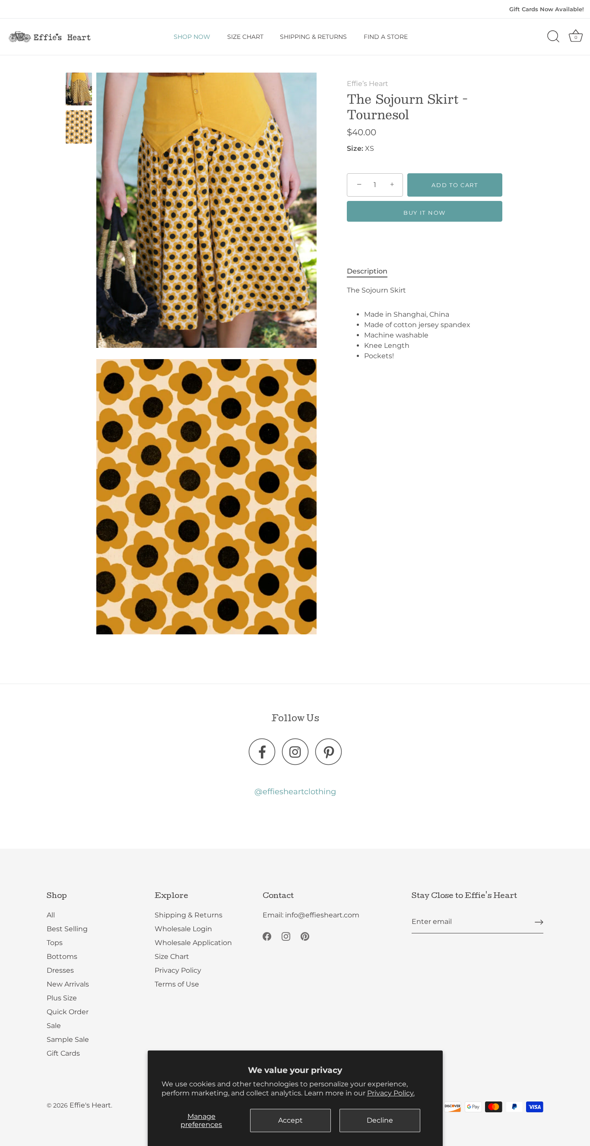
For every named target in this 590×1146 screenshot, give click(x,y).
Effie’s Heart (367, 84)
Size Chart (172, 957)
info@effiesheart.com (322, 915)
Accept (290, 1120)
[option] (79, 90)
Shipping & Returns (188, 915)
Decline (380, 1120)
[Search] (553, 36)
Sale (54, 1026)
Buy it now (424, 212)
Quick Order (68, 1012)
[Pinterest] (305, 936)
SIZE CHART (245, 37)
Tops (55, 943)
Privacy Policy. (391, 1093)
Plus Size (62, 998)
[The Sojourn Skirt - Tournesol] (78, 89)
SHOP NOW (192, 37)
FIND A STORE (386, 37)
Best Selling (67, 929)
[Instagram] (286, 936)
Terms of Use (177, 984)
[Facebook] (267, 936)
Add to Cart (454, 184)
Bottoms (62, 957)
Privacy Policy (178, 971)
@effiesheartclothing (295, 791)
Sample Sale (68, 1040)
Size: (355, 148)
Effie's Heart (90, 1105)
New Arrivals (68, 984)
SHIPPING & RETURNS (313, 37)
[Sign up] (539, 922)
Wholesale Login (183, 929)
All (51, 915)
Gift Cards (63, 1054)
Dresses (60, 971)
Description (367, 271)
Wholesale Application (193, 943)
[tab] (371, 271)
